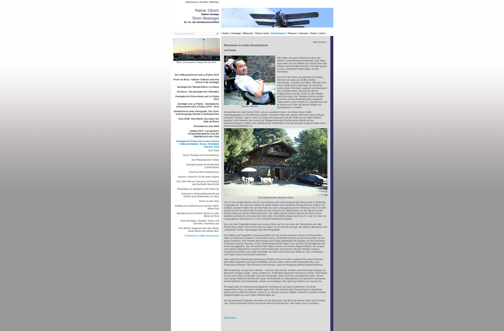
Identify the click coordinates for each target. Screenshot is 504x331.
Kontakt (203, 2)
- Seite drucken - (319, 42)
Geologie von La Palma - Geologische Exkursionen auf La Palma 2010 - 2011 (197, 105)
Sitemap (213, 2)
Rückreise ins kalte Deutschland (202, 235)
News (313, 33)
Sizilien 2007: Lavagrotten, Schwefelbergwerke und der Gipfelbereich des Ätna (203, 134)
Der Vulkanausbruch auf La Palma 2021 (197, 74)
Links (322, 33)
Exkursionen (278, 33)
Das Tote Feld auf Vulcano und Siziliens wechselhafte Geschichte (198, 183)
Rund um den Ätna (209, 201)
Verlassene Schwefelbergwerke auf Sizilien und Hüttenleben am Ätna (200, 195)
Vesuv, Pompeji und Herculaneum (201, 155)
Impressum (192, 2)
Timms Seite (262, 33)
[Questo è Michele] (249, 103)
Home (225, 33)
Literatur (303, 33)
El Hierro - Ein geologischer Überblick (198, 91)
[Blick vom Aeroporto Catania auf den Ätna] (196, 59)
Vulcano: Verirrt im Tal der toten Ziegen (198, 176)
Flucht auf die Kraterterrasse (204, 172)
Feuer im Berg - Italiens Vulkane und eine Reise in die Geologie (196, 81)
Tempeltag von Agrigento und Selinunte (198, 189)
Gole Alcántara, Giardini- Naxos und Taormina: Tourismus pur (200, 222)
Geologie (236, 33)
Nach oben (230, 317)
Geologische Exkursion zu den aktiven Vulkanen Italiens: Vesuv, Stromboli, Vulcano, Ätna (197, 144)
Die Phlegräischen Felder (205, 160)
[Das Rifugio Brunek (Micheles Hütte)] (275, 194)
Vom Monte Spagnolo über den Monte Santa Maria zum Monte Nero (198, 229)
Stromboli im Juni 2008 (206, 126)
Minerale (248, 33)
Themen (291, 33)
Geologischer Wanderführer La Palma (198, 87)
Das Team (213, 150)
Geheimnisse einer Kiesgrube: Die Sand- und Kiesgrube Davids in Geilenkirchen (196, 113)
